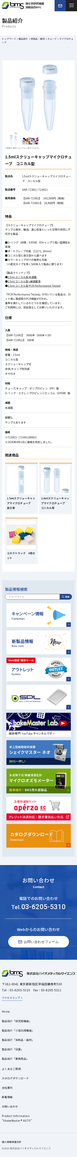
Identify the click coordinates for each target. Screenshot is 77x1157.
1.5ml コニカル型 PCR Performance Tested (34, 286)
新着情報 (7, 1097)
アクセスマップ (11, 998)
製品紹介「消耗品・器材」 (18, 1040)
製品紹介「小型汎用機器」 (18, 1030)
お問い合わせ (10, 1106)
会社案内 (7, 1087)
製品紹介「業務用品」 (15, 1059)
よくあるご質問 (11, 1069)
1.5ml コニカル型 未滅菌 (22, 277)
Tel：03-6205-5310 (16, 990)
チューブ (52, 38)
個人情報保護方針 (11, 1142)
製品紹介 (23, 38)
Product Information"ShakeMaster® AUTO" (17, 1118)
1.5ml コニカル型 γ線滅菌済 (24, 281)
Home (6, 1011)
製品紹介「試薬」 (13, 1049)
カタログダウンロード (15, 1078)
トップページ (9, 38)
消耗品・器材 (38, 38)
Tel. (38, 907)
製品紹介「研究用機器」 (17, 1021)
